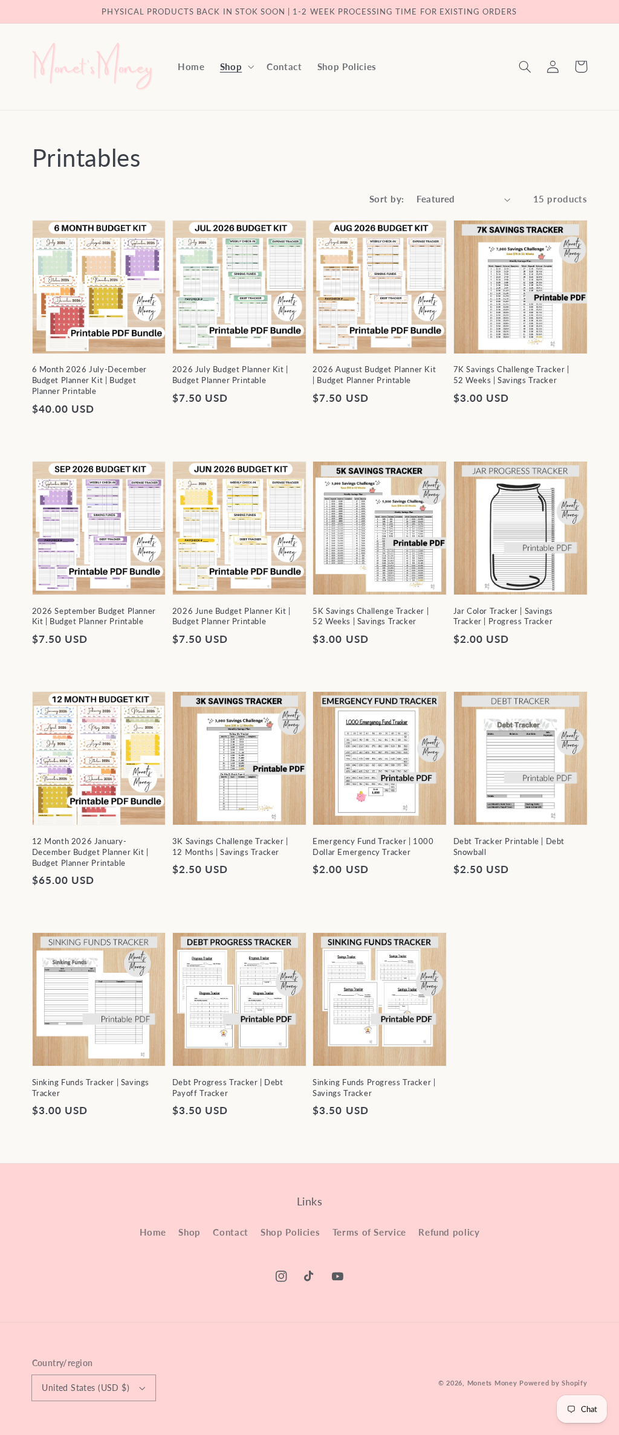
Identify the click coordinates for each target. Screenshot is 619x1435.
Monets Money (492, 1383)
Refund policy (448, 1232)
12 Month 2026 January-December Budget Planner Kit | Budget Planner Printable (90, 852)
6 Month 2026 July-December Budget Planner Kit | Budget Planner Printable (89, 380)
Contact (230, 1232)
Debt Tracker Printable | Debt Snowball (509, 846)
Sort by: (386, 198)
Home (153, 1232)
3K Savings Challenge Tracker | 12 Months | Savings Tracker (230, 846)
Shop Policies (290, 1232)
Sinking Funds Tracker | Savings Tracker (91, 1087)
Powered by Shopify (553, 1383)
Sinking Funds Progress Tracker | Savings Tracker (374, 1087)
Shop (189, 1232)
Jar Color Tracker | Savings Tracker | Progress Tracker (503, 616)
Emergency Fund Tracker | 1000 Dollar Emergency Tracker (373, 846)
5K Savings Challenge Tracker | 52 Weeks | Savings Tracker (371, 616)
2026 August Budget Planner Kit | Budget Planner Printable (374, 374)
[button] (235, 66)
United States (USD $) (85, 1388)
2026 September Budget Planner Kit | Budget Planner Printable (94, 616)
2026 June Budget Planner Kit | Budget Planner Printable (231, 616)
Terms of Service (369, 1232)
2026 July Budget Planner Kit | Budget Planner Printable (230, 374)
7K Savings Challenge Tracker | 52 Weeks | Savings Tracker (511, 374)
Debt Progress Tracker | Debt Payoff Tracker (228, 1087)
